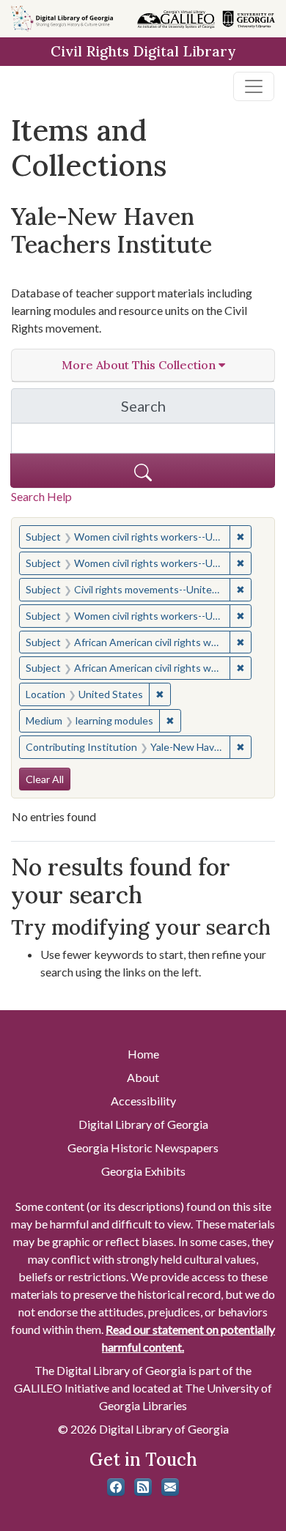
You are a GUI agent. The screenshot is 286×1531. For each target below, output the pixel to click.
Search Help (41, 496)
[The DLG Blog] (143, 1487)
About (143, 1077)
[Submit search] (142, 470)
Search (198, 410)
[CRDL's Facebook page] (116, 1487)
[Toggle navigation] (253, 86)
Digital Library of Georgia (143, 1124)
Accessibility (143, 1101)
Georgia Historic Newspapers (143, 1147)
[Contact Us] (170, 1487)
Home (143, 1054)
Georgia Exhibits (143, 1171)
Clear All (45, 779)
